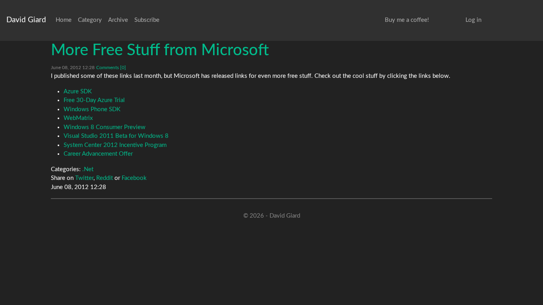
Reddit (104, 178)
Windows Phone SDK (92, 109)
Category (90, 20)
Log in (473, 20)
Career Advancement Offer (98, 154)
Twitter (84, 178)
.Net (87, 169)
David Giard (26, 20)
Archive (118, 20)
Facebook (134, 178)
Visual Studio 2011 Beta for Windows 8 (116, 136)
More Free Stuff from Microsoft (160, 50)
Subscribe (146, 20)
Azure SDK (78, 92)
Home (64, 20)
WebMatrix (78, 118)
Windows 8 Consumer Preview (104, 127)
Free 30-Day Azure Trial (94, 100)
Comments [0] (111, 67)
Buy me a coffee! (407, 20)
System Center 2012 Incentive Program (115, 145)
